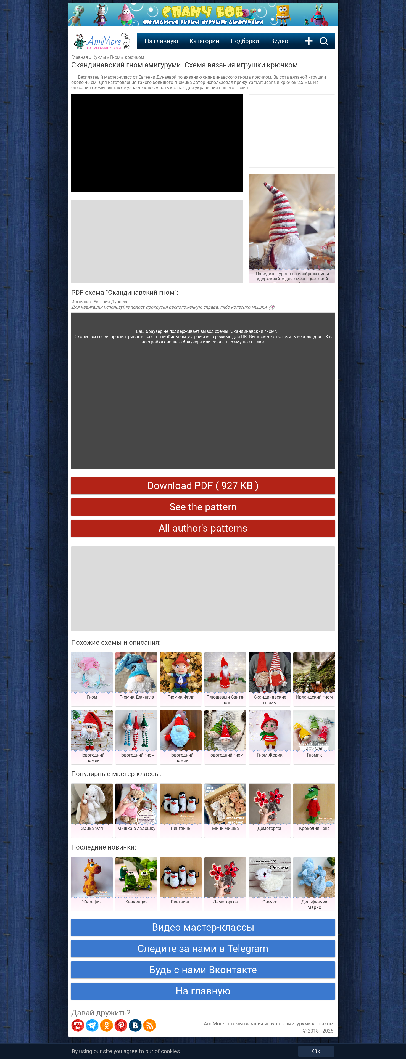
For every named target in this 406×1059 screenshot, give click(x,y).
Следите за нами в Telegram (203, 948)
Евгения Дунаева (111, 301)
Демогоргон (270, 828)
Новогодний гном (136, 755)
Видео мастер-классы (203, 927)
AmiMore (104, 44)
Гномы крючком (127, 57)
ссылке (256, 341)
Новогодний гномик (92, 757)
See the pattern (203, 507)
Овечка (270, 901)
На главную (161, 41)
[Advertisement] (157, 143)
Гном (92, 697)
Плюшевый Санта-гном (225, 699)
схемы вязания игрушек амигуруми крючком (280, 1023)
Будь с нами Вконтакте (203, 970)
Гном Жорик (270, 755)
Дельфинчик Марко (314, 904)
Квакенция (136, 901)
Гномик (314, 755)
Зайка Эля (92, 828)
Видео (279, 41)
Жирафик (92, 901)
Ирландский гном (314, 697)
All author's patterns (203, 528)
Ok (316, 1051)
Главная (79, 57)
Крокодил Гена (314, 828)
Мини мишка (225, 828)
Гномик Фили (180, 697)
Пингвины (181, 828)
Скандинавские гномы (270, 699)
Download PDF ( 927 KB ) (203, 486)
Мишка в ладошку (136, 828)
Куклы (99, 57)
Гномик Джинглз (136, 697)
